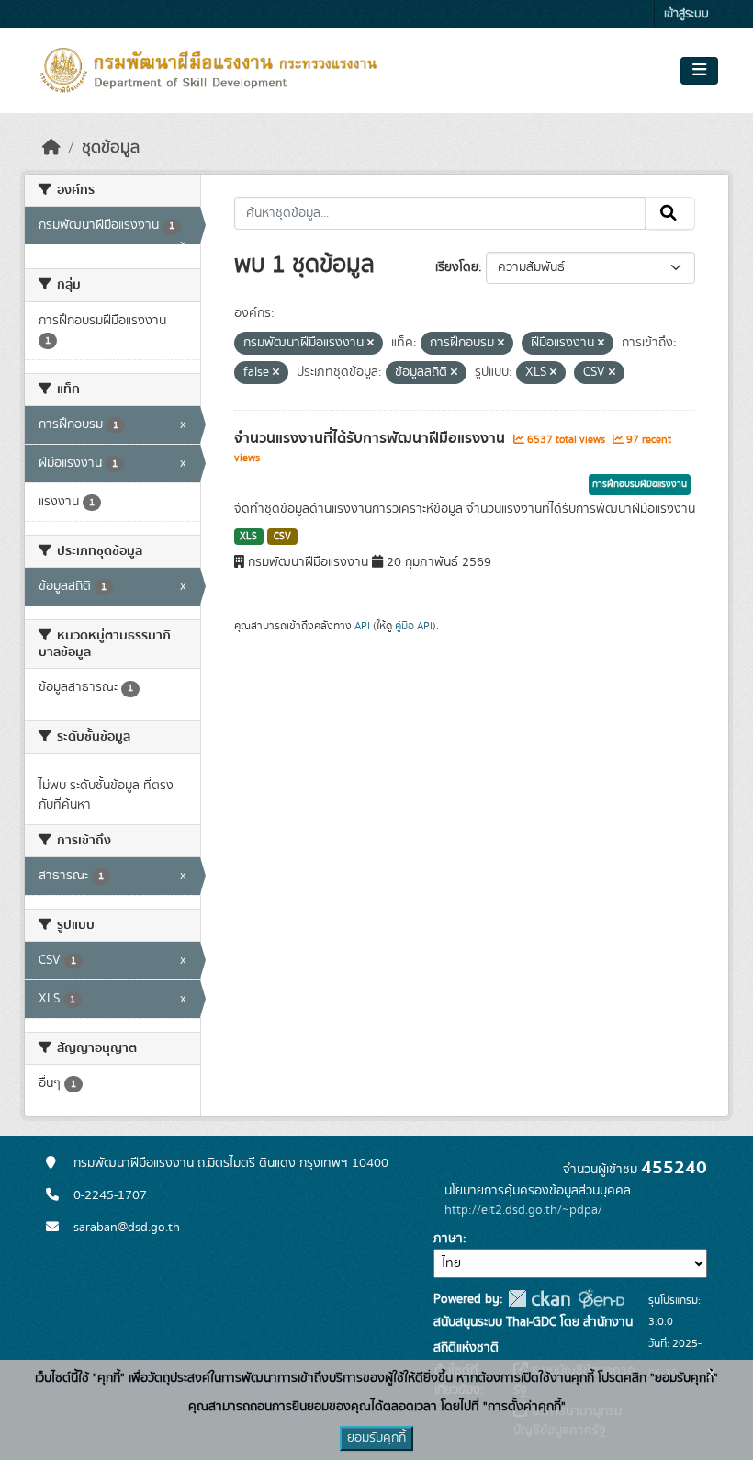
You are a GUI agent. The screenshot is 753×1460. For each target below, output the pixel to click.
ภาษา (448, 1238)
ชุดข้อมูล (111, 148)
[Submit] (670, 213)
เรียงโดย (456, 267)
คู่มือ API (414, 625)
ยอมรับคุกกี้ (376, 1438)
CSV (282, 536)
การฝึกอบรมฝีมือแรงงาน (639, 484)
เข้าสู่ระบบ (686, 14)
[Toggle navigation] (699, 71)
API (362, 625)
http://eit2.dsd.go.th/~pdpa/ (523, 1210)
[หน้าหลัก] (51, 148)
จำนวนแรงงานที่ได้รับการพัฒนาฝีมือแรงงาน (371, 438)
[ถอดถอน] (370, 343)
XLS (248, 536)
